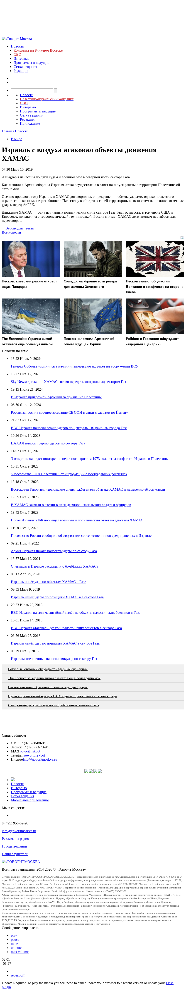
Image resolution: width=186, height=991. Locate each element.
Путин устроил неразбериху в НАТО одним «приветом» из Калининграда (62, 696)
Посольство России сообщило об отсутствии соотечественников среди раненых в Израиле (81, 535)
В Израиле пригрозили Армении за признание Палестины (56, 397)
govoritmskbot (30, 751)
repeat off (17, 975)
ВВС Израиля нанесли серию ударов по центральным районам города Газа (69, 428)
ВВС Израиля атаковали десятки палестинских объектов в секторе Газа (66, 628)
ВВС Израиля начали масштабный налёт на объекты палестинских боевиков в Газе (75, 612)
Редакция (21, 71)
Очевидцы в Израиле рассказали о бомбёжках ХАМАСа (54, 566)
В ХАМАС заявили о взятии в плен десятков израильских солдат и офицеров (71, 505)
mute (14, 944)
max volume (20, 952)
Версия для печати (19, 228)
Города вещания (14, 846)
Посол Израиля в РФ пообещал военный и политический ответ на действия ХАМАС (77, 520)
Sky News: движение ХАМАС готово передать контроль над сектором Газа (69, 382)
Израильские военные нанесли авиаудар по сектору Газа (54, 659)
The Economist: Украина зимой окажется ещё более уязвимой (54, 678)
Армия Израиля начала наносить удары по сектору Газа (54, 551)
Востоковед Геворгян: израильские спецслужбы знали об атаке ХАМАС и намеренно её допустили (88, 489)
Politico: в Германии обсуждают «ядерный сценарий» (48, 669)
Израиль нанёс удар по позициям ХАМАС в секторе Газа (55, 643)
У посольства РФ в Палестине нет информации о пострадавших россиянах (69, 474)
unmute (16, 948)
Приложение (30, 123)
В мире (16, 139)
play (14, 935)
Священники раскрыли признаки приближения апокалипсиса (53, 705)
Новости (17, 46)
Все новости (11, 232)
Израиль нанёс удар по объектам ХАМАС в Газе (48, 582)
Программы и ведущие (31, 62)
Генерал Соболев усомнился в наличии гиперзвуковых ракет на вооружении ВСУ (74, 366)
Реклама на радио (15, 839)
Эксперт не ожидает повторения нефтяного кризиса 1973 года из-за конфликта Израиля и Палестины (90, 459)
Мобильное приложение (30, 800)
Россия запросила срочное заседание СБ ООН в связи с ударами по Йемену (69, 412)
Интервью (21, 58)
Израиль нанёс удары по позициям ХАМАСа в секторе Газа (57, 597)
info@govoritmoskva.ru (40, 759)
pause (15, 939)
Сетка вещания (25, 67)
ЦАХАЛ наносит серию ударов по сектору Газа (48, 443)
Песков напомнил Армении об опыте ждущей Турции (48, 687)
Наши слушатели (15, 854)
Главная (8, 131)
